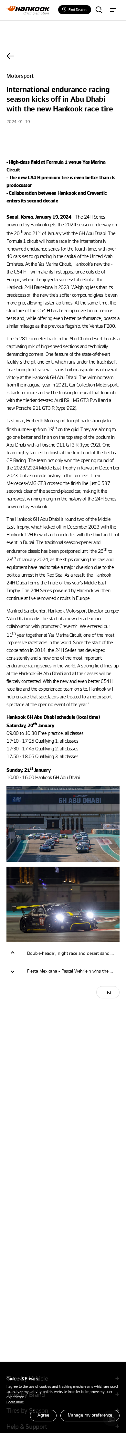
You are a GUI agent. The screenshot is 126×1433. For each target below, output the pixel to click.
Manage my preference (90, 1415)
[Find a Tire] (98, 10)
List (107, 992)
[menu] (113, 10)
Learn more (15, 1401)
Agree (43, 1415)
